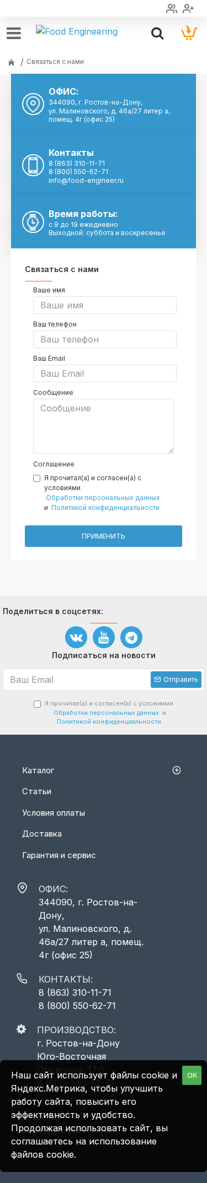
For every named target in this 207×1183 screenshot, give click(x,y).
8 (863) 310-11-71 (77, 163)
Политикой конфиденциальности (105, 507)
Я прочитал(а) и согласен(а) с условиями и (102, 493)
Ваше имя (49, 290)
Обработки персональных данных (103, 497)
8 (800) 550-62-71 (78, 171)
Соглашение (54, 464)
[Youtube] (104, 637)
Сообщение (53, 392)
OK (192, 1075)
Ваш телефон (55, 324)
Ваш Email (49, 358)
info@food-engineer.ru (86, 180)
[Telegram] (131, 637)
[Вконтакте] (76, 637)
